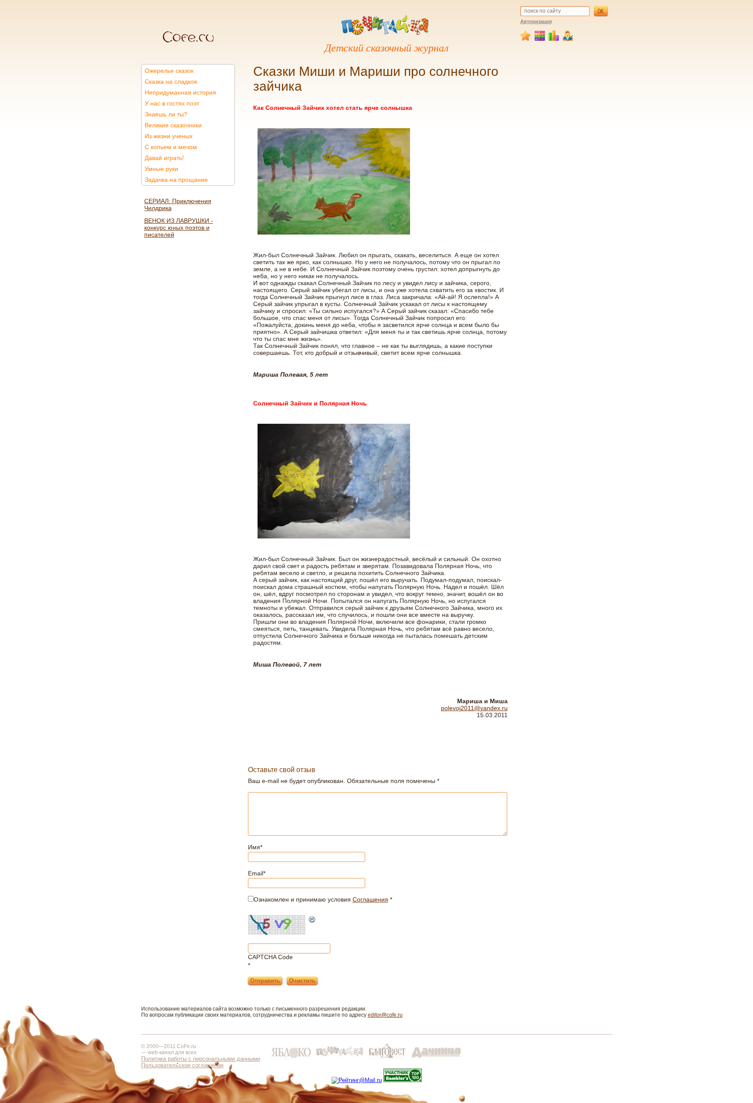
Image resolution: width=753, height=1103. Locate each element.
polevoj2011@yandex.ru (474, 708)
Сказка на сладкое (171, 81)
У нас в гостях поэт (172, 103)
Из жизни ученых (169, 136)
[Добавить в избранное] (526, 39)
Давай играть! (164, 157)
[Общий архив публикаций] (540, 39)
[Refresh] (312, 920)
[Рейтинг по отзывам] (554, 39)
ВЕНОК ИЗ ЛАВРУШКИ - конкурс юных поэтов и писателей (178, 227)
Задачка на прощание (176, 179)
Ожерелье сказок (169, 70)
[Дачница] (436, 1059)
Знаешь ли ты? (166, 114)
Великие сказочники (173, 125)
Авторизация (536, 21)
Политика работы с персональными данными (200, 1058)
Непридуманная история (180, 92)
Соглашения (370, 899)
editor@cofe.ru (385, 1015)
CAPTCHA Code (270, 956)
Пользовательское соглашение (182, 1065)
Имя (255, 847)
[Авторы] (568, 39)
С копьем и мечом (171, 146)
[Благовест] (388, 1059)
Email (256, 873)
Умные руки (161, 168)
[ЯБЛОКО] (290, 1059)
